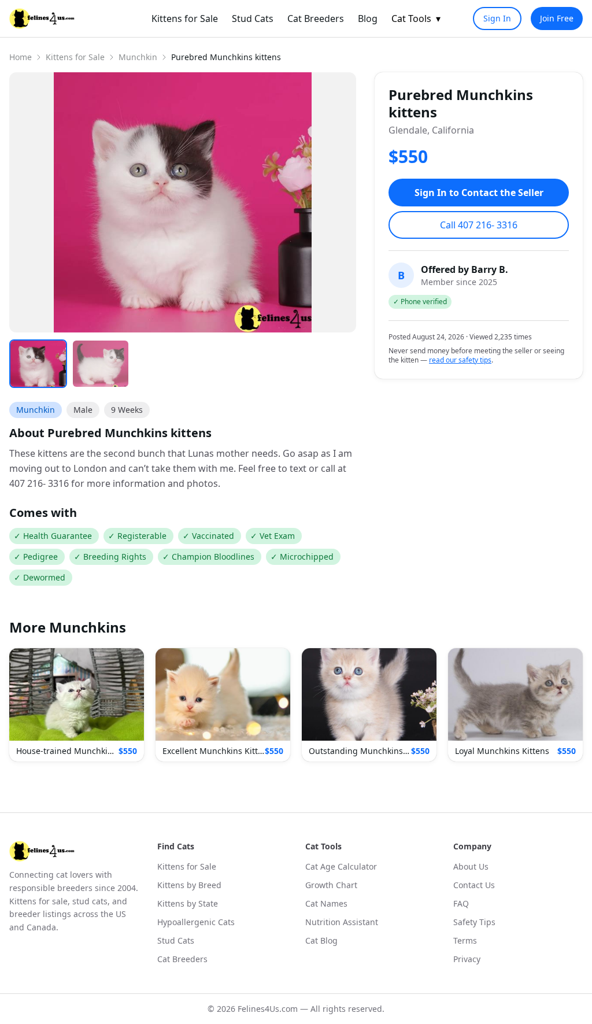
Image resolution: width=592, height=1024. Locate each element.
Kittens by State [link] (187, 903)
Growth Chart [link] (331, 884)
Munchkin (138, 56)
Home (20, 56)
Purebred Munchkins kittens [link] (226, 56)
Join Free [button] (557, 18)
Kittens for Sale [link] (184, 18)
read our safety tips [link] (460, 360)
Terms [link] (465, 940)
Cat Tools (416, 18)
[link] (42, 18)
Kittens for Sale (75, 56)
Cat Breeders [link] (315, 18)
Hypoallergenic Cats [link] (196, 921)
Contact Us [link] (474, 884)
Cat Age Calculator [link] (341, 866)
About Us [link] (471, 866)
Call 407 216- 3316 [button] (478, 225)
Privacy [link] (466, 958)
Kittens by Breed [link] (189, 884)
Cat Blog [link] (321, 940)
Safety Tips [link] (474, 921)
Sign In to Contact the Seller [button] (479, 192)
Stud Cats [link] (252, 18)
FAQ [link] (461, 903)
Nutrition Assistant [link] (341, 921)
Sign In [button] (497, 18)
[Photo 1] (38, 363)
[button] (76, 704)
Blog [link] (368, 18)
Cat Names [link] (326, 903)
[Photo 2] (101, 363)
